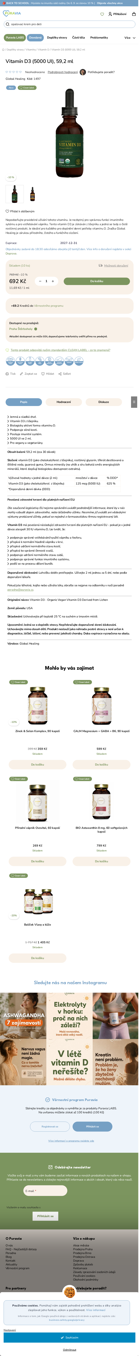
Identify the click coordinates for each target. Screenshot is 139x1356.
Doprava (9, 254)
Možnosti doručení (115, 266)
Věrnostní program (16, 1266)
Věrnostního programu (47, 306)
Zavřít (29, 379)
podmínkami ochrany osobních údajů (61, 1205)
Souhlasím (70, 1337)
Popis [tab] (22, 402)
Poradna (9, 1251)
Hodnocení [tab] (62, 402)
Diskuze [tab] (102, 402)
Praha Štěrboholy (19, 329)
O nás (7, 1244)
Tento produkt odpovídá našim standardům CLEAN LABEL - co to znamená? (59, 350)
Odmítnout (68, 1350)
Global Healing (14, 79)
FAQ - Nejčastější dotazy (19, 1247)
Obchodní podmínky (84, 1278)
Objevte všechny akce (110, 3)
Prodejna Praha (81, 1247)
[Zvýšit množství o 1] (51, 281)
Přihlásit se (92, 1125)
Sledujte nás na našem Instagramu (69, 983)
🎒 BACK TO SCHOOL (16, 3)
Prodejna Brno (81, 1251)
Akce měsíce (80, 1244)
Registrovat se (50, 1125)
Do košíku (95, 281)
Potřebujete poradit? (99, 72)
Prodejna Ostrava (83, 1255)
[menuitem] (13, 37)
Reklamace (79, 1266)
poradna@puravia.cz (19, 590)
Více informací (94, 1310)
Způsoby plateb (81, 1263)
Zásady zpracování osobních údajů (93, 1270)
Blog (7, 1255)
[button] (36, 766)
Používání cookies (83, 1274)
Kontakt (9, 1259)
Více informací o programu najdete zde (71, 1139)
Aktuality (10, 1263)
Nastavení (10, 1330)
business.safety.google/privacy (65, 1320)
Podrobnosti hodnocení (61, 72)
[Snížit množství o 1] (38, 281)
